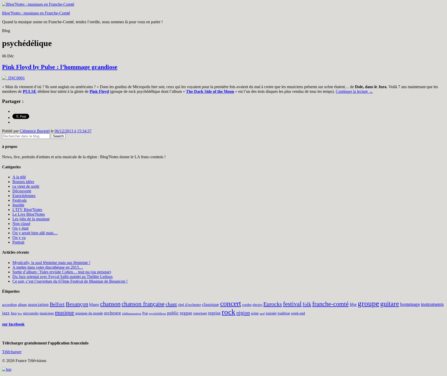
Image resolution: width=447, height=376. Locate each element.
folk (307, 304)
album (22, 305)
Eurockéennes (23, 195)
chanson (110, 303)
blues (94, 304)
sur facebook (13, 324)
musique (64, 313)
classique (210, 304)
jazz (6, 313)
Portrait (18, 242)
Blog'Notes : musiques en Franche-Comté (36, 13)
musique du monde (89, 313)
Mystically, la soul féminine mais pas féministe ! (51, 262)
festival (292, 303)
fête (353, 304)
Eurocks (272, 304)
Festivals (19, 200)
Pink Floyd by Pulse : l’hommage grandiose (59, 67)
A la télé (19, 177)
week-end (298, 313)
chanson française (143, 304)
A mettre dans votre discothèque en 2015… (47, 267)
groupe (368, 303)
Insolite (18, 205)
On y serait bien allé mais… (35, 233)
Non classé (21, 223)
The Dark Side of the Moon (210, 91)
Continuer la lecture (354, 91)
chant (171, 304)
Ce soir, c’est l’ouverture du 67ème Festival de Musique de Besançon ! (70, 281)
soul (262, 313)
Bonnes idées (23, 181)
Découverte (21, 191)
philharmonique (131, 313)
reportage (200, 313)
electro (257, 305)
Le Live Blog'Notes (28, 214)
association (38, 304)
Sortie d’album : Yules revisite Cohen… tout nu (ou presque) (61, 272)
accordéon (9, 305)
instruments (432, 304)
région (243, 312)
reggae (186, 313)
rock (228, 312)
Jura (14, 313)
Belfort (57, 304)
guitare (389, 303)
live (20, 313)
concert (230, 303)
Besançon (77, 304)
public (173, 313)
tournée (271, 313)
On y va (19, 237)
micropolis (31, 313)
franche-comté (330, 303)
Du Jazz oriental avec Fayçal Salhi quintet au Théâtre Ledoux (62, 276)
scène (255, 313)
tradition (284, 313)
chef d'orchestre (189, 305)
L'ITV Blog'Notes (27, 209)
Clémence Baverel (35, 131)
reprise (214, 313)
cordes (246, 305)
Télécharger (11, 352)
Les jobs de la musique (31, 219)
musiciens (47, 313)
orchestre (112, 313)
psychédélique (157, 313)
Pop (145, 313)
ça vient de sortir (25, 186)
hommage (410, 304)
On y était (20, 228)
